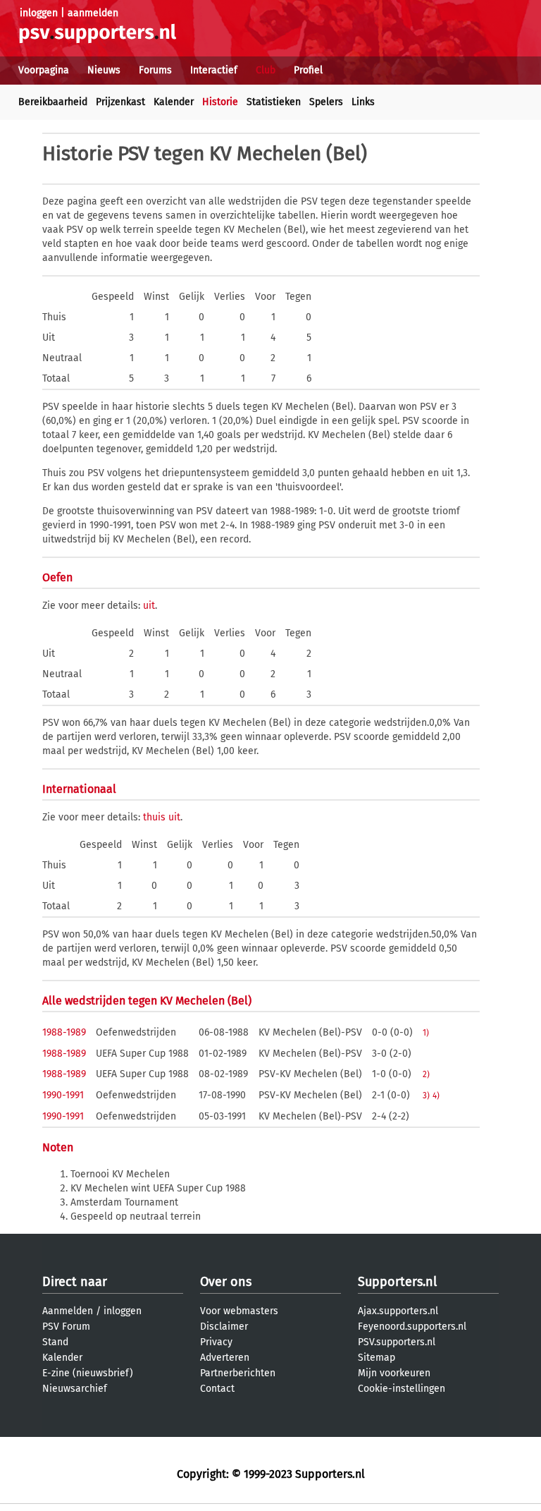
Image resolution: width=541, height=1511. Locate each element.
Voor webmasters (239, 1311)
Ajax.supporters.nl (398, 1311)
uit (149, 606)
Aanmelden (67, 1311)
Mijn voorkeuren (394, 1373)
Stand (55, 1342)
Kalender (174, 102)
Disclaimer (224, 1327)
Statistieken (274, 102)
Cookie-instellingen (401, 1389)
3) (426, 1095)
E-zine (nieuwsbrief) (87, 1373)
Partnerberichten (237, 1373)
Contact (217, 1389)
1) (426, 1033)
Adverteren (224, 1358)
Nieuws (103, 70)
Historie (220, 102)
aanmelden (93, 13)
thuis (154, 817)
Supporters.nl (397, 1281)
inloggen (39, 13)
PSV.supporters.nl (396, 1342)
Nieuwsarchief (74, 1389)
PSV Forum (66, 1327)
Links (363, 102)
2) (426, 1074)
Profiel (308, 70)
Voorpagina (43, 70)
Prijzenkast (120, 102)
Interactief (213, 70)
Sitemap (376, 1358)
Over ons (225, 1281)
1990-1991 (63, 1095)
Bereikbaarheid (52, 102)
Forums (155, 70)
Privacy (216, 1342)
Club (265, 70)
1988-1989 (64, 1032)
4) (436, 1095)
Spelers (326, 102)
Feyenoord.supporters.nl (412, 1327)
